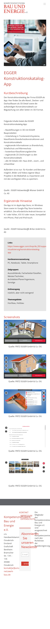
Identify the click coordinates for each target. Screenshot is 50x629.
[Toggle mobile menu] (44, 4)
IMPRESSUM (26, 515)
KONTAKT (23, 512)
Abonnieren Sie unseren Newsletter (25, 540)
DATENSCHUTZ (28, 519)
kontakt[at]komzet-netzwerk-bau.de (13, 571)
